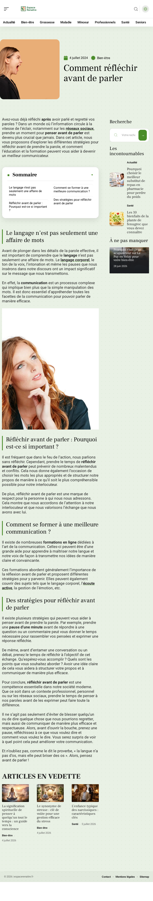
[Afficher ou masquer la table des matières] (65, 175)
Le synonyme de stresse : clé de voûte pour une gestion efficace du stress (49, 814)
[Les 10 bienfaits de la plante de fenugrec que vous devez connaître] (117, 219)
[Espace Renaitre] (29, 9)
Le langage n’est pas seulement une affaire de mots (25, 191)
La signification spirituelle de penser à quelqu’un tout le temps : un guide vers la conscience (14, 817)
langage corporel (75, 260)
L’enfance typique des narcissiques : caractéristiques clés (85, 812)
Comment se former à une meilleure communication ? (72, 189)
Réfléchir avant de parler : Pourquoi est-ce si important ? (28, 206)
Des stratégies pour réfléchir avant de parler (72, 201)
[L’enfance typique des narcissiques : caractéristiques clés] (85, 793)
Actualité (132, 162)
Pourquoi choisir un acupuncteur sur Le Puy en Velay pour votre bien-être (127, 255)
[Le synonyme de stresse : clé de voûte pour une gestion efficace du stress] (50, 793)
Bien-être (103, 58)
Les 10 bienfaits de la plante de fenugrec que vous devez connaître (138, 222)
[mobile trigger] (7, 9)
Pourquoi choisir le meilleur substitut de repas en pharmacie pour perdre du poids (136, 183)
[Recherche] (136, 9)
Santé (75, 824)
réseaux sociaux (80, 128)
